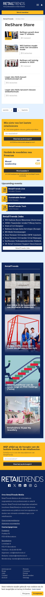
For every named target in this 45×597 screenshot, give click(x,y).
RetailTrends (8, 19)
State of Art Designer (14, 226)
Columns (26, 571)
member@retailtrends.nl (21, 559)
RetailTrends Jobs (23, 248)
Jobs (3, 573)
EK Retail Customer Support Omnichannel (23, 244)
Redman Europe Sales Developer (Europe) (22, 229)
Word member (23, 12)
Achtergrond (6, 569)
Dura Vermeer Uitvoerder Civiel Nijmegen (23, 238)
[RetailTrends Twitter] (15, 486)
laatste (25, 110)
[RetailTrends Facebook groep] (9, 486)
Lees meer (36, 589)
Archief (4, 578)
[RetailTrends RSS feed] (25, 486)
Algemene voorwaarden (11, 523)
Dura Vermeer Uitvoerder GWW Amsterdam (23, 235)
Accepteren (37, 593)
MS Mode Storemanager (15, 232)
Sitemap (26, 578)
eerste (5, 110)
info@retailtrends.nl (17, 553)
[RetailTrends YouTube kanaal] (20, 486)
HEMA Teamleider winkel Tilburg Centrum (23, 223)
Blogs (4, 571)
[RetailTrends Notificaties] (36, 486)
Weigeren (26, 593)
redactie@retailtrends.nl (18, 556)
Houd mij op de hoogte (22, 139)
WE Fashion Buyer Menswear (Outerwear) (23, 220)
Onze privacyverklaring (10, 520)
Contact (4, 575)
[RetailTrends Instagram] (30, 486)
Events (25, 573)
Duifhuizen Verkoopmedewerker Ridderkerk (23, 241)
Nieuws (26, 569)
